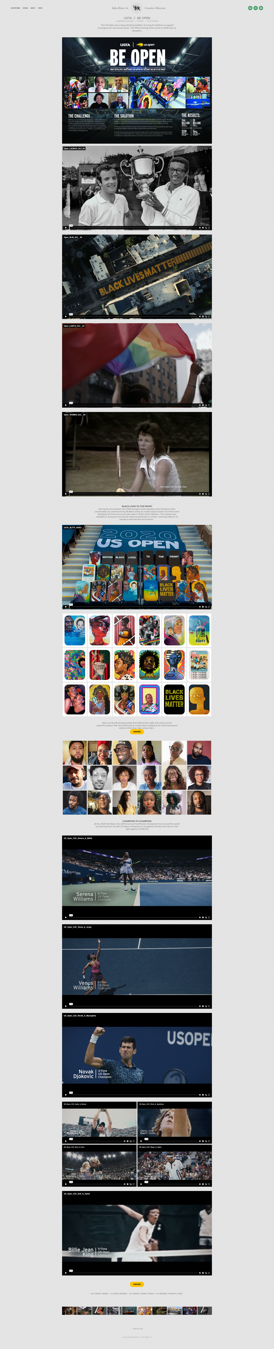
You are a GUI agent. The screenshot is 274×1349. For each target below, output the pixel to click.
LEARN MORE (137, 732)
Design (25, 8)
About (33, 8)
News (40, 8)
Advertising (15, 8)
